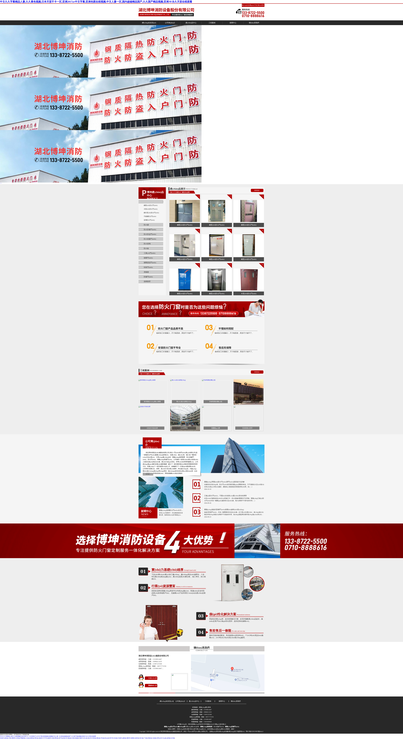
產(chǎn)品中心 (191, 23)
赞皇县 (56, 738)
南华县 (137, 738)
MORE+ (148, 474)
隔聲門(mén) (148, 258)
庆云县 (85, 738)
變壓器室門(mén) (150, 262)
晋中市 (111, 738)
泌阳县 (124, 738)
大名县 (28, 738)
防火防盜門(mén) (150, 234)
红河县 (173, 738)
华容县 (94, 738)
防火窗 (146, 225)
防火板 (146, 248)
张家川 (81, 738)
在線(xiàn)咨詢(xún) (152, 681)
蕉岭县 (150, 738)
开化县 (103, 738)
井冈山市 (159, 738)
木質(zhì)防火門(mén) (151, 209)
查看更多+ (257, 190)
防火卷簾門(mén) (150, 239)
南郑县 (32, 738)
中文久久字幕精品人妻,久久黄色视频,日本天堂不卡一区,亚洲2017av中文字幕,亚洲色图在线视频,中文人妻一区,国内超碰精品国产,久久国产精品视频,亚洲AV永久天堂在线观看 (96, 1)
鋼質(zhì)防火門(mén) (151, 205)
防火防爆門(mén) (150, 229)
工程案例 (212, 23)
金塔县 (168, 738)
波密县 (6, 738)
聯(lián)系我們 (254, 23)
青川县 (141, 738)
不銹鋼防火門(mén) (150, 216)
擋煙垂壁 (147, 281)
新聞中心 (233, 23)
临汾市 (90, 738)
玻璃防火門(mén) (149, 220)
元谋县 (154, 738)
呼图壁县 (22, 738)
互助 (53, 738)
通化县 (98, 738)
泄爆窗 (146, 272)
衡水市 (65, 738)
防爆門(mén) (148, 277)
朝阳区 (133, 738)
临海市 (41, 738)
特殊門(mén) (148, 267)
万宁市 (45, 738)
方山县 (164, 738)
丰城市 (120, 738)
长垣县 (115, 738)
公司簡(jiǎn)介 (170, 23)
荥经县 (36, 738)
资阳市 (13, 738)
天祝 (10, 738)
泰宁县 (61, 738)
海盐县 (69, 738)
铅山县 (107, 738)
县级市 (49, 738)
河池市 (2, 738)
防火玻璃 (147, 244)
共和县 (18, 738)
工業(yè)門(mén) (149, 253)
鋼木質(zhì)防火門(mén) (151, 213)
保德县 (77, 738)
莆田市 (128, 738)
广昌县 (146, 738)
